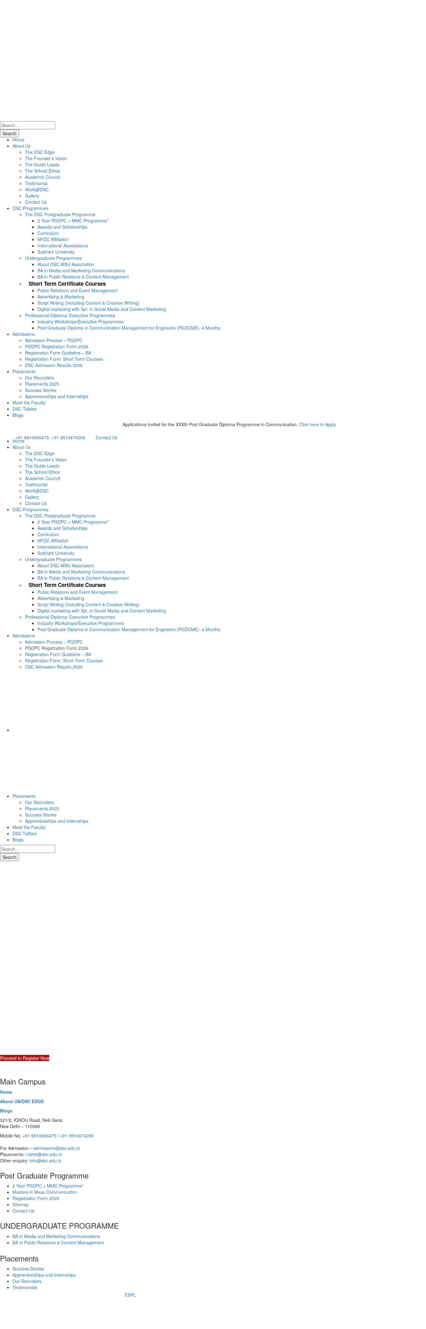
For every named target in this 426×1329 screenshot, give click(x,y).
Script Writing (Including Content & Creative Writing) (88, 303)
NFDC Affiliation (53, 239)
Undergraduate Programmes (53, 258)
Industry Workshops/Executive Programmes (80, 321)
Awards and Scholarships (62, 227)
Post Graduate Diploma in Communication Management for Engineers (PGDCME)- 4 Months (128, 328)
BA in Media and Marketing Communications (81, 270)
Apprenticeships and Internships (56, 396)
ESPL (130, 1295)
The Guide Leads (42, 164)
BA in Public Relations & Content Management (83, 277)
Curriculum (48, 233)
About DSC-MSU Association (65, 264)
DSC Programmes (30, 208)
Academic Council (42, 177)
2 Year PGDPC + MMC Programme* (73, 220)
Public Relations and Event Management (77, 290)
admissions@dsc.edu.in (56, 1148)
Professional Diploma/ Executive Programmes (70, 315)
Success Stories (40, 390)
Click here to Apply (301, 424)
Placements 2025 (42, 384)
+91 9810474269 (68, 437)
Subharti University (56, 252)
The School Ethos (42, 171)
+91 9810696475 (32, 437)
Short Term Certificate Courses (67, 283)
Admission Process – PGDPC (54, 340)
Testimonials (24, 1287)
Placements (24, 371)
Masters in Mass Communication (44, 1192)
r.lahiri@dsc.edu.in (44, 1154)
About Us (21, 146)
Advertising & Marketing (60, 296)
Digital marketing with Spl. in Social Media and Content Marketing (101, 309)
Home (18, 139)
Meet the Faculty (29, 402)
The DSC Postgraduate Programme (60, 214)
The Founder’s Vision (46, 158)
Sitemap (20, 1204)
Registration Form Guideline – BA (58, 353)
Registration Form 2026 (35, 1198)
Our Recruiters (39, 377)
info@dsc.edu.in (45, 1160)
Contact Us (36, 202)
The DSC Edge (40, 152)
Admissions (23, 334)
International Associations (62, 245)
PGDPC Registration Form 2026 (56, 346)
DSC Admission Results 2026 (54, 365)
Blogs (17, 415)
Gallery (32, 196)
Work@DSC (37, 189)
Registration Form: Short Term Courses (64, 359)
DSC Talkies (24, 409)
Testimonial (36, 183)
